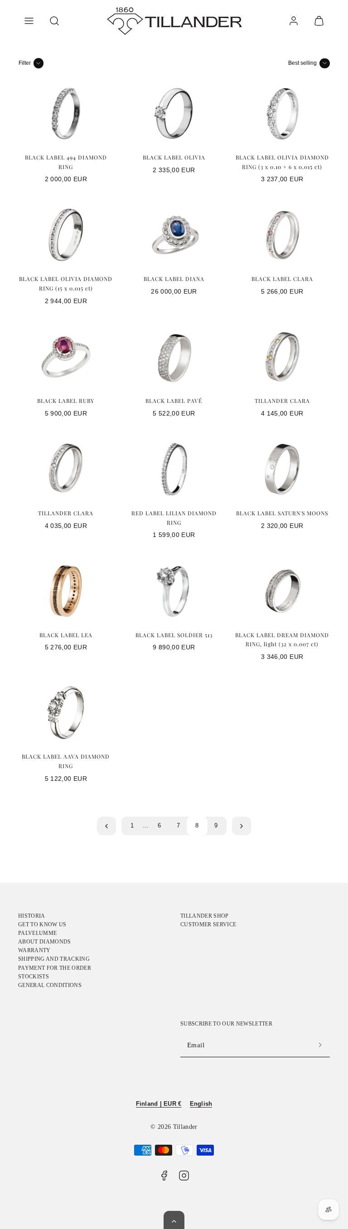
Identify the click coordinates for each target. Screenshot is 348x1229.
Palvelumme (37, 933)
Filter (25, 63)
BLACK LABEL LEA (65, 635)
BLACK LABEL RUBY (65, 400)
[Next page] (241, 826)
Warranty (34, 950)
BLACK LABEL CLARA (282, 278)
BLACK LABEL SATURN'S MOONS (282, 513)
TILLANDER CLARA (282, 400)
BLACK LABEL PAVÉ (173, 400)
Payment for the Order (54, 968)
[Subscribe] (319, 1045)
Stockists (33, 976)
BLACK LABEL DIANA (174, 278)
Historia (31, 916)
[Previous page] (106, 826)
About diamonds (44, 942)
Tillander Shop (204, 916)
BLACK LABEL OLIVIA (174, 157)
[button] (29, 21)
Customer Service (208, 924)
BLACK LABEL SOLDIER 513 (174, 635)
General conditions (50, 985)
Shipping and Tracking (54, 959)
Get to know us (42, 924)
